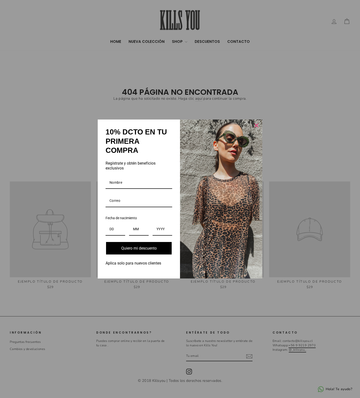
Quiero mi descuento (139, 248)
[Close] (256, 125)
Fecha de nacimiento (121, 218)
